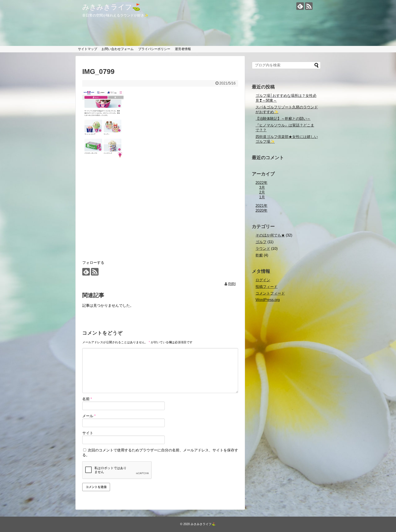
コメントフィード (270, 293)
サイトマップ (87, 49)
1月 (262, 197)
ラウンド (263, 249)
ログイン (263, 280)
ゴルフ (261, 242)
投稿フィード (267, 287)
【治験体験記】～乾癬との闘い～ (283, 119)
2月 (262, 192)
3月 (262, 187)
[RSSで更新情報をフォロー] (309, 6)
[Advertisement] (160, 217)
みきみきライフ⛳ (111, 7)
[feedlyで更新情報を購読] (300, 6)
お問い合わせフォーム (118, 49)
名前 (87, 399)
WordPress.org (268, 300)
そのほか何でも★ (270, 235)
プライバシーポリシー (154, 49)
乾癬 (259, 255)
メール (89, 416)
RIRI (232, 284)
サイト (87, 433)
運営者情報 (183, 49)
